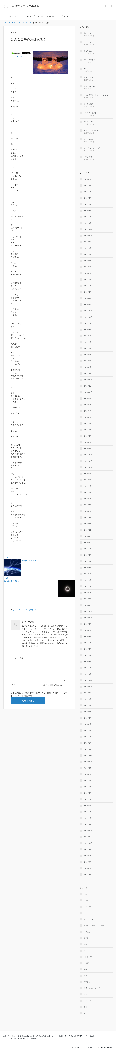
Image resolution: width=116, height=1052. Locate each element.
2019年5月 (88, 724)
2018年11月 (88, 762)
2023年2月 (88, 442)
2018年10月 (88, 768)
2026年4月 (88, 204)
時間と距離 (88, 957)
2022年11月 (88, 461)
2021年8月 (88, 555)
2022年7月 (88, 486)
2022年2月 (88, 517)
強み (85, 944)
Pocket (19, 56)
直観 (85, 969)
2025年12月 (88, 229)
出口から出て (88, 104)
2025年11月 (88, 236)
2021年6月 (88, 567)
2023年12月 (88, 380)
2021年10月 (88, 542)
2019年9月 (88, 699)
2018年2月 (88, 818)
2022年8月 (88, 480)
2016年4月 (88, 862)
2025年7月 (88, 261)
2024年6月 (88, 342)
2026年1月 (88, 223)
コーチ (86, 900)
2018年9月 (88, 774)
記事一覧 (65, 16)
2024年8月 (88, 329)
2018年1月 (88, 824)
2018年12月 (88, 755)
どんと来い (88, 42)
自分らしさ (88, 1001)
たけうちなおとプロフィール (32, 16)
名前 (12, 685)
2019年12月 (88, 680)
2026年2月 (88, 217)
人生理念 (87, 932)
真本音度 (87, 982)
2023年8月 (88, 405)
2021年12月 (88, 530)
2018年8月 (88, 780)
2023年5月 (88, 423)
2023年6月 (88, 417)
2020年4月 (88, 655)
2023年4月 (88, 430)
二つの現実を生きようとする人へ (96, 95)
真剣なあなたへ (89, 86)
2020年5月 (88, 649)
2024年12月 (88, 304)
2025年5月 (88, 273)
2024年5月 (88, 348)
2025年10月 (88, 242)
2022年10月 (88, 467)
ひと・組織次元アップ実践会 (21, 6)
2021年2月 (88, 593)
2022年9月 (88, 473)
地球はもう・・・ (90, 77)
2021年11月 (88, 536)
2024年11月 (88, 311)
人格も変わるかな (90, 113)
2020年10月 (88, 618)
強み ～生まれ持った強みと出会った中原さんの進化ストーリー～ (34, 1036)
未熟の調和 (88, 157)
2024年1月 (88, 373)
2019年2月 (88, 743)
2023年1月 (88, 449)
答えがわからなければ (92, 148)
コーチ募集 (88, 907)
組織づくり (88, 994)
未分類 (86, 963)
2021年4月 (88, 580)
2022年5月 (88, 499)
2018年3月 (88, 812)
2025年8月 (88, 254)
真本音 (86, 975)
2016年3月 (88, 868)
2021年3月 (88, 586)
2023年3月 (88, 436)
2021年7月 (88, 561)
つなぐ (86, 894)
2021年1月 (88, 599)
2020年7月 (88, 636)
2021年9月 (88, 549)
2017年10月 (88, 843)
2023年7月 (88, 411)
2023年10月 (88, 392)
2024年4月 (88, 355)
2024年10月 (88, 317)
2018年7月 (88, 787)
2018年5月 (88, 799)
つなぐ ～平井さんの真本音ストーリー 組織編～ (20, 1038)
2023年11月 (88, 386)
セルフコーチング (90, 919)
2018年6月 (88, 793)
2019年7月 (88, 712)
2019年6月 (88, 718)
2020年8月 (88, 630)
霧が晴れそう (88, 121)
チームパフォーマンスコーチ (24, 610)
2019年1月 (88, 749)
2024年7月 (88, 336)
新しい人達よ (88, 139)
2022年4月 (88, 505)
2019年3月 (88, 737)
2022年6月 (88, 492)
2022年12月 (88, 455)
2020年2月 (88, 668)
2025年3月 (88, 286)
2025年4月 (88, 279)
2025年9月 (88, 248)
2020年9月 (88, 624)
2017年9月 (88, 849)
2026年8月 (88, 179)
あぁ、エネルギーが (91, 130)
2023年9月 (88, 398)
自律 (85, 1007)
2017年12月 (88, 831)
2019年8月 (88, 705)
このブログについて (52, 16)
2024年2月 (88, 367)
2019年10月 (88, 693)
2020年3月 (88, 661)
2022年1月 (88, 524)
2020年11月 (88, 611)
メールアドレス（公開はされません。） (52, 685)
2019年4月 (88, 730)
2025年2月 (88, 292)
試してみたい (88, 51)
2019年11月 (88, 687)
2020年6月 (88, 643)
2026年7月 (88, 185)
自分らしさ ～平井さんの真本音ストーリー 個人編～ (77, 1036)
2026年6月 (88, 192)
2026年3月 (88, 210)
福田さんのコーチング (92, 988)
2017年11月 (88, 837)
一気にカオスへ (89, 68)
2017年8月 (88, 856)
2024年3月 (88, 361)
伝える (86, 938)
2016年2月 (88, 874)
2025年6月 (88, 267)
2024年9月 (88, 323)
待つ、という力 (89, 60)
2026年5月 (88, 198)
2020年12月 (88, 605)
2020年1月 (88, 674)
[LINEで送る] (16, 53)
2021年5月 (88, 574)
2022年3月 (88, 511)
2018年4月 (88, 805)
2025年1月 (88, 298)
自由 (85, 1013)
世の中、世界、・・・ (92, 33)
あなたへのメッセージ (11, 16)
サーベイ (87, 913)
